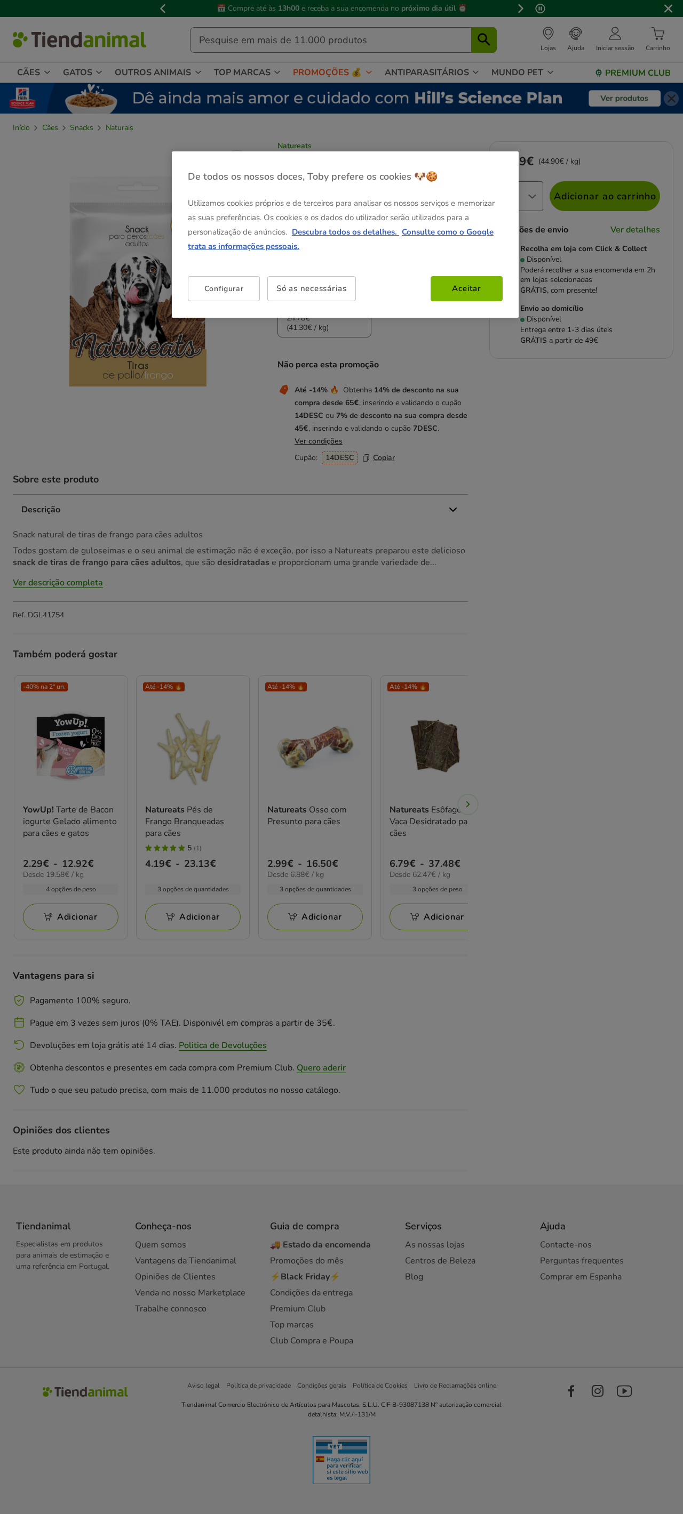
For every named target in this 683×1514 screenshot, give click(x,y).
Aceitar (466, 288)
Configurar (224, 289)
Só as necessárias (311, 288)
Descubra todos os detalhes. (345, 232)
